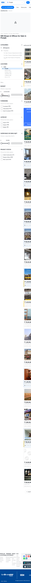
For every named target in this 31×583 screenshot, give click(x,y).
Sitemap (18, 557)
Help (17, 555)
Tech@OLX (14, 563)
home (2, 33)
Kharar (7, 77)
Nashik (7, 561)
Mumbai (1, 558)
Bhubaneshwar (9, 557)
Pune (1, 561)
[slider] (1, 96)
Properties (6, 33)
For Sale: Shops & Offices (14, 33)
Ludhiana (8, 75)
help (2, 581)
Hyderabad (8, 558)
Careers (13, 564)
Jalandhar (8, 73)
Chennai (1, 560)
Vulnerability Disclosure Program (18, 565)
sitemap (5, 581)
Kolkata (1, 557)
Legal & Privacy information (18, 560)
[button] (22, 2)
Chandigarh (8, 560)
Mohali (8, 70)
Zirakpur (8, 72)
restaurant (10, 10)
